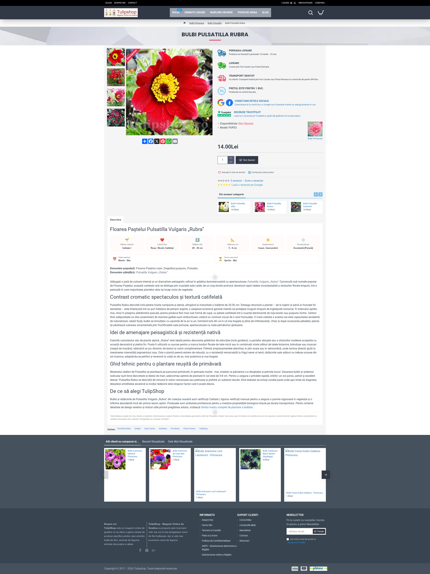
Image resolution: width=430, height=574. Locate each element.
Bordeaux (163, 429)
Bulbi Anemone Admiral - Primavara (135, 454)
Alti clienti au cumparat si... (122, 441)
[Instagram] (146, 550)
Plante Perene (189, 429)
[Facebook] (140, 550)
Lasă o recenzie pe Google (240, 184)
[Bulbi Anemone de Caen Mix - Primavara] (160, 459)
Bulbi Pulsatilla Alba (238, 205)
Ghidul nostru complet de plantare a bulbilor (227, 407)
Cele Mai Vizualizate (180, 441)
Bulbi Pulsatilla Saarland (310, 205)
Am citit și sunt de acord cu (301, 541)
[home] (184, 23)
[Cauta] (310, 12)
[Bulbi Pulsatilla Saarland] (296, 207)
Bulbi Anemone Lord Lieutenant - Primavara (211, 493)
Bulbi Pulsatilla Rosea (274, 205)
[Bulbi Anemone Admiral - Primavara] (115, 459)
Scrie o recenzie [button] (254, 180)
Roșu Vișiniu (150, 429)
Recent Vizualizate (153, 441)
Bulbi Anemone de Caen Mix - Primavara (180, 454)
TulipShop (203, 429)
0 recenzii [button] (236, 180)
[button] (116, 50)
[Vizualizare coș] (321, 13)
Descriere (115, 219)
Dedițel (138, 429)
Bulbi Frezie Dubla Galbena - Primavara (304, 493)
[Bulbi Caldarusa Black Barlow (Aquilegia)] (250, 459)
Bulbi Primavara (196, 23)
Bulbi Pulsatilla (215, 23)
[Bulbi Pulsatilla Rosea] (260, 207)
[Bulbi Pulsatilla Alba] (224, 207)
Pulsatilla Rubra (124, 429)
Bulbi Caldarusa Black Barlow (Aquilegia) (270, 454)
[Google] (153, 550)
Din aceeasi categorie (231, 194)
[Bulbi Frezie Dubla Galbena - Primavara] (305, 468)
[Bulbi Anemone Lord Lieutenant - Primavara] (215, 468)
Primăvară (175, 429)
